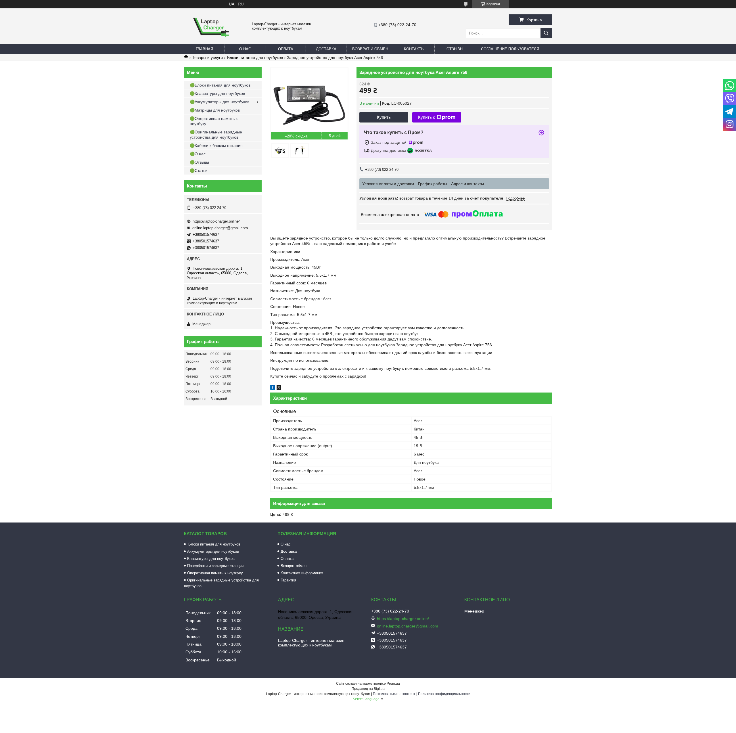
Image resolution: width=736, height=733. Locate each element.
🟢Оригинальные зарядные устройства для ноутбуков (216, 134)
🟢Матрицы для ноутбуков (215, 110)
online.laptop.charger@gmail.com (220, 228)
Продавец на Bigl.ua (368, 689)
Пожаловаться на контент (394, 694)
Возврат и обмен (370, 49)
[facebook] (272, 388)
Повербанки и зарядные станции (215, 566)
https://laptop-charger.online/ (216, 221)
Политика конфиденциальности (444, 694)
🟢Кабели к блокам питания (216, 145)
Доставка (326, 49)
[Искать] (546, 33)
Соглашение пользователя (510, 49)
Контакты (414, 49)
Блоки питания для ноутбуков (255, 57)
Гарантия (288, 580)
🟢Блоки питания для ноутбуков (220, 85)
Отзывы (454, 49)
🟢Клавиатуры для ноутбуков (217, 93)
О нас (245, 49)
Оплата (285, 49)
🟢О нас (198, 154)
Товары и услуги (207, 57)
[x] (279, 388)
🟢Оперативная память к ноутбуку (213, 121)
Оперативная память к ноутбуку (215, 573)
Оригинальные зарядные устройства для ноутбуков (221, 583)
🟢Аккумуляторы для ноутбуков (219, 101)
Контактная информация (302, 573)
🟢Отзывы (199, 162)
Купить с (426, 117)
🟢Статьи (199, 170)
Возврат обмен (293, 566)
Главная (204, 49)
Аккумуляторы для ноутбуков (213, 551)
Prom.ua (393, 684)
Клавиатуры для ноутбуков (211, 558)
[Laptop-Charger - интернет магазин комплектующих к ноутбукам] (211, 41)
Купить (384, 117)
